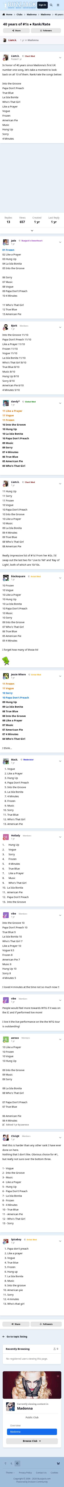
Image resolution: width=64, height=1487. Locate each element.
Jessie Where (18, 674)
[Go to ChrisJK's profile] (6, 1138)
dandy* (15, 401)
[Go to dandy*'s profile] (6, 403)
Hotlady (15, 835)
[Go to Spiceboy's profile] (6, 1241)
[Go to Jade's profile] (6, 242)
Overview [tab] (15, 1425)
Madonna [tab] (15, 1431)
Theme (9, 1472)
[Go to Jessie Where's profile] (6, 676)
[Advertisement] (32, 178)
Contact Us (41, 1472)
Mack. (14, 759)
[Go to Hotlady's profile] (6, 837)
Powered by (32, 1481)
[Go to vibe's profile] (6, 915)
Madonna (33, 40)
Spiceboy (16, 1239)
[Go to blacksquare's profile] (6, 578)
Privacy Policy (25, 1472)
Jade (13, 240)
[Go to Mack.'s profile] (6, 761)
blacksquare (18, 576)
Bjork (14, 325)
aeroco (15, 1038)
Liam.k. (15, 56)
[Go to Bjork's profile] (6, 327)
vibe (13, 913)
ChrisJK (15, 1136)
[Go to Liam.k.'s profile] (4, 40)
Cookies (54, 1472)
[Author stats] (60, 58)
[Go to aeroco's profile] (6, 1039)
